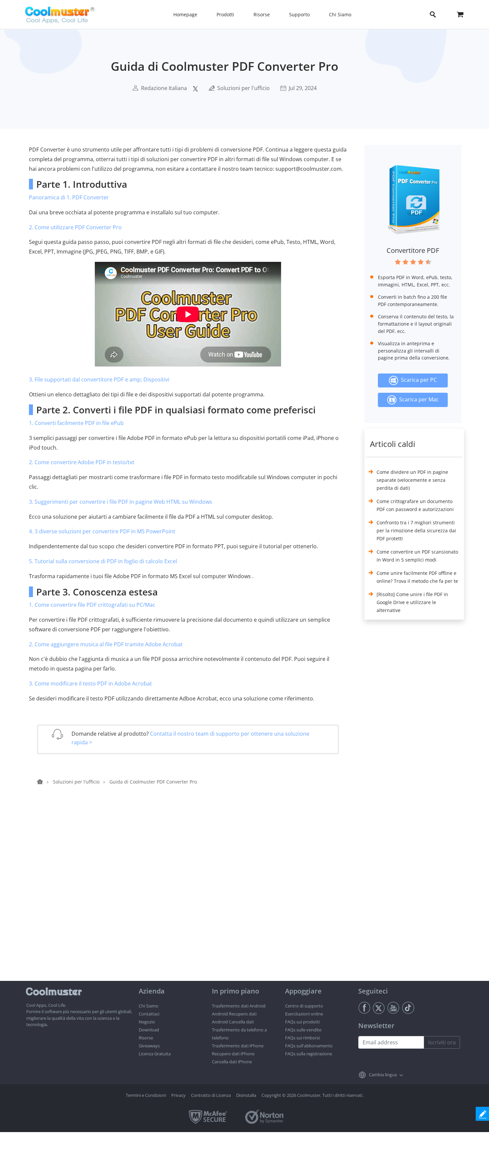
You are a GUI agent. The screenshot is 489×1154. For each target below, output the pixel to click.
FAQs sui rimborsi (302, 1038)
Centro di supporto (304, 1006)
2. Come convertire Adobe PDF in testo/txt (81, 462)
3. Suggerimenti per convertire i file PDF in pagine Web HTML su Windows (120, 501)
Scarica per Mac (418, 399)
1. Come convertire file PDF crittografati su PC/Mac (92, 604)
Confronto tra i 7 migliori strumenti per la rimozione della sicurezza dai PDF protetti (416, 530)
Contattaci (149, 1014)
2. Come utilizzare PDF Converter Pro (75, 227)
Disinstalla (246, 1095)
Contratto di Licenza (211, 1095)
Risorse (146, 1038)
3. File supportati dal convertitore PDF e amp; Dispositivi (99, 379)
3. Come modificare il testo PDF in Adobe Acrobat (90, 683)
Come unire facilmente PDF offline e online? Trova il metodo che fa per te (417, 577)
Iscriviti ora (442, 1042)
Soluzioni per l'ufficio (243, 88)
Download (149, 1030)
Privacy (178, 1095)
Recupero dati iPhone (233, 1054)
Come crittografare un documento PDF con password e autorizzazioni (415, 505)
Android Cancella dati (233, 1022)
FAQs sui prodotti (302, 1022)
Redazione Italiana (164, 88)
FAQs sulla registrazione (308, 1054)
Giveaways (149, 1046)
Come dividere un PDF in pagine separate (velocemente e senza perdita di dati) (412, 480)
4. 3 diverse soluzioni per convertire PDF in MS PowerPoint (102, 531)
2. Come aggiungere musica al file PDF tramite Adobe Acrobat (106, 644)
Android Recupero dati (234, 1014)
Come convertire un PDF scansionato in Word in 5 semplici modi (417, 556)
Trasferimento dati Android (238, 1006)
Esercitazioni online (304, 1014)
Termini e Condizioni (146, 1095)
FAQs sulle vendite (303, 1030)
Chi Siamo (148, 1006)
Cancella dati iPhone (232, 1062)
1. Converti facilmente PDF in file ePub (76, 423)
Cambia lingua (383, 1075)
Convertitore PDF (413, 250)
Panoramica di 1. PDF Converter (69, 197)
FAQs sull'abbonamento (309, 1046)
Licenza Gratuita (155, 1054)
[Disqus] (191, 896)
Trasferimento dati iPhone (237, 1046)
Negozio (147, 1022)
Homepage (185, 14)
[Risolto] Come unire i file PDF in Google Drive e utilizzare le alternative (412, 602)
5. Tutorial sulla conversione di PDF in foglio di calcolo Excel (103, 561)
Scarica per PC (417, 379)
